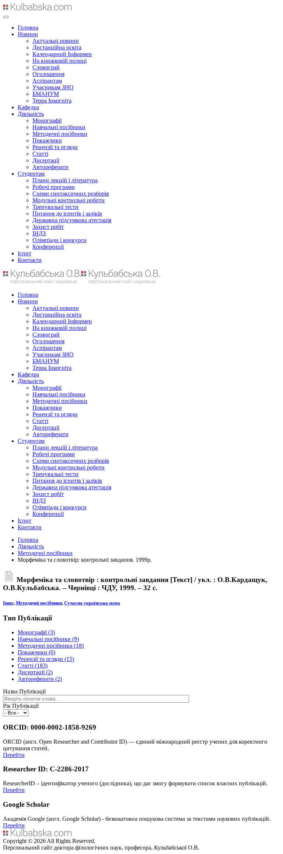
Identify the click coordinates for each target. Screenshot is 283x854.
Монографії (47, 120)
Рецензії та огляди (55, 147)
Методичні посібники (59, 134)
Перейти (14, 755)
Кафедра (28, 107)
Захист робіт (48, 227)
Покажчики (47, 140)
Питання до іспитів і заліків (67, 213)
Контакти (30, 260)
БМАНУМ (45, 94)
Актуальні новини (55, 41)
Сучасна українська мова (92, 603)
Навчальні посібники (58, 127)
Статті (40, 154)
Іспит (24, 253)
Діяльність (31, 114)
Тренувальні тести (55, 207)
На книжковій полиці (59, 61)
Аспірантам (47, 81)
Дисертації (45, 160)
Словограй (46, 67)
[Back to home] (37, 8)
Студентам (31, 174)
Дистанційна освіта (56, 47)
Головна (28, 27)
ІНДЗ (39, 233)
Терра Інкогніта (51, 100)
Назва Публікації (24, 691)
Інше (8, 603)
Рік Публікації (21, 706)
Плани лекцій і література (65, 180)
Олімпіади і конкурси (59, 240)
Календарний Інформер (62, 54)
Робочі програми (53, 187)
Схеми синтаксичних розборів (70, 193)
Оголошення (48, 74)
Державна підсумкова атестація (71, 220)
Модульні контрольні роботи (68, 200)
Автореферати (50, 167)
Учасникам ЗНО (53, 87)
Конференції (48, 247)
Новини (28, 34)
